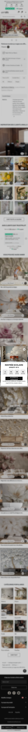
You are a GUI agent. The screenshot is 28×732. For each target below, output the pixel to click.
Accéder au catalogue (14, 378)
